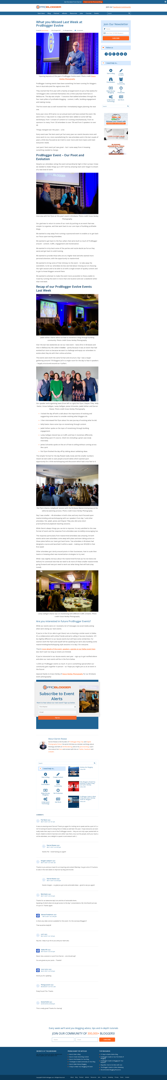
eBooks (64, 13)
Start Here (41, 13)
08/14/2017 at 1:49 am (48, 936)
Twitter (81, 749)
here (60, 749)
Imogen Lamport (46, 861)
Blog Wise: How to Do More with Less (111, 1065)
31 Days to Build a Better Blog (109, 1054)
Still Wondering (67, 747)
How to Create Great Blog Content (79, 1057)
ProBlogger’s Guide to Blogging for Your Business (112, 1061)
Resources (73, 13)
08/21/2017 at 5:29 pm (48, 971)
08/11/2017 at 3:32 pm (48, 896)
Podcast (56, 13)
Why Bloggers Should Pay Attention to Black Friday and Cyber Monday (87, 783)
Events (96, 13)
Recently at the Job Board (46, 1051)
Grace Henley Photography (72, 674)
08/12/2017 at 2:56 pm (50, 916)
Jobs (81, 13)
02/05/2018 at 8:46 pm (48, 1004)
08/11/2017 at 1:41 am (48, 822)
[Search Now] (129, 13)
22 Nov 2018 (83, 786)
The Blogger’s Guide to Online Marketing (112, 1067)
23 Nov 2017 (83, 801)
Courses (88, 13)
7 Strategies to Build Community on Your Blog (82, 1061)
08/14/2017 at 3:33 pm (48, 951)
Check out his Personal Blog (93, 2)
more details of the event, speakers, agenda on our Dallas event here (68, 649)
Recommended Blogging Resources (111, 1070)
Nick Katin (44, 894)
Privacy (116, 1077)
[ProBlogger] (48, 7)
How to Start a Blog (74, 1054)
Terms (121, 1077)
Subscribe (115, 38)
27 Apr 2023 (82, 769)
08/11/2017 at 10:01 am (48, 862)
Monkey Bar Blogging (86, 767)
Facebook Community (122, 7)
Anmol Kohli (45, 1002)
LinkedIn (51, 752)
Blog (4, 10)
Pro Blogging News (67, 30)
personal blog (84, 747)
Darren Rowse (44, 30)
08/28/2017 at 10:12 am (48, 986)
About (72, 1077)
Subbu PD (44, 950)
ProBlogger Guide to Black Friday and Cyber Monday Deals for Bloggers (88, 798)
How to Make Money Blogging (77, 1064)
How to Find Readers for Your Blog (79, 1059)
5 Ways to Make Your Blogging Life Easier (81, 1066)
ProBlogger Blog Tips (76, 742)
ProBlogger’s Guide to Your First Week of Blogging (112, 1057)
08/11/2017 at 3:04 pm (54, 880)
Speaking (110, 1077)
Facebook (87, 749)
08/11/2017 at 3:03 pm (54, 847)
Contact (127, 1077)
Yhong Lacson (45, 985)
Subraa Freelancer (47, 915)
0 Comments (80, 30)
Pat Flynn (44, 820)
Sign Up (57, 718)
